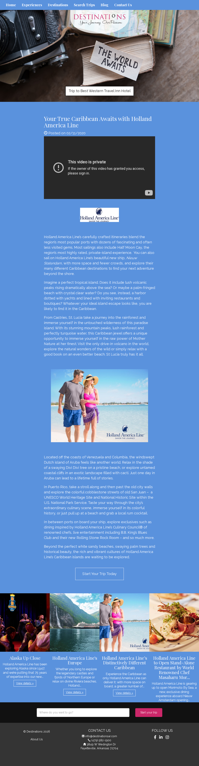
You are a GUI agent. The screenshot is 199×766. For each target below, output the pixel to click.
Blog (104, 5)
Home (11, 5)
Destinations (58, 5)
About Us (37, 739)
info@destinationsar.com (101, 736)
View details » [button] (25, 683)
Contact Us (123, 5)
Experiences (32, 5)
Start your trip (148, 712)
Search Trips (84, 5)
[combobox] (83, 712)
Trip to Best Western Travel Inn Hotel (100, 91)
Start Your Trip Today (99, 574)
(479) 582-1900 (101, 740)
